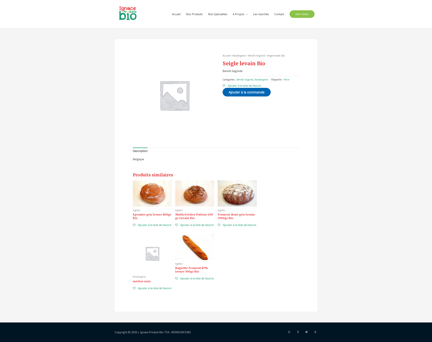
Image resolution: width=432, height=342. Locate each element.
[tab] (140, 151)
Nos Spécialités (217, 14)
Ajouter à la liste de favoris (244, 86)
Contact (279, 14)
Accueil (176, 14)
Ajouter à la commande (247, 92)
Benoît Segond (256, 55)
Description (140, 151)
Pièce (286, 79)
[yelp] (292, 332)
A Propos (238, 14)
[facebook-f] (301, 332)
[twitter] (309, 332)
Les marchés (261, 14)
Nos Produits (194, 14)
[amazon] (315, 332)
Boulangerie (239, 55)
